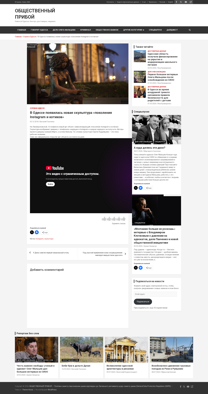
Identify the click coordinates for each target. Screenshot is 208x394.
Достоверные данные (157, 51)
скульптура (48, 239)
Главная (21, 30)
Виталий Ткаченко (47, 122)
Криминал (85, 30)
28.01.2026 (138, 151)
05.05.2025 (138, 246)
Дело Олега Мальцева (64, 30)
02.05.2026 (152, 68)
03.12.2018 (34, 122)
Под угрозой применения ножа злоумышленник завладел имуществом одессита (102, 254)
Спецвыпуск (155, 30)
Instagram (40, 239)
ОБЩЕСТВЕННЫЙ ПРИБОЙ (40, 386)
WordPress (52, 390)
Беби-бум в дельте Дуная (76, 365)
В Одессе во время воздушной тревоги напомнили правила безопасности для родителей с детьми (159, 95)
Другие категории (132, 30)
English (170, 2)
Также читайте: (144, 46)
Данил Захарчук (150, 246)
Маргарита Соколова (152, 151)
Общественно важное (107, 30)
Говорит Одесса (39, 30)
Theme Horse (27, 390)
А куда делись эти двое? (149, 147)
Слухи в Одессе (37, 108)
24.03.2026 (21, 375)
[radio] (104, 218)
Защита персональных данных (128, 2)
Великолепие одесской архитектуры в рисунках (120, 367)
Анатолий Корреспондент (127, 372)
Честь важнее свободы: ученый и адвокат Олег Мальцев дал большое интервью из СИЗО (36, 368)
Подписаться (143, 301)
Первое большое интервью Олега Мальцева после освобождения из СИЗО (163, 77)
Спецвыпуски (141, 111)
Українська (153, 2)
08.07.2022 (156, 372)
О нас (144, 2)
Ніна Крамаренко (164, 68)
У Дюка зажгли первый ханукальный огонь (51, 253)
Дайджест (172, 30)
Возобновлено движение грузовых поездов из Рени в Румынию (171, 367)
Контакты (110, 2)
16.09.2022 (66, 369)
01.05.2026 (152, 83)
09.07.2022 (111, 372)
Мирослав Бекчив (169, 372)
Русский (162, 2)
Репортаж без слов (28, 333)
